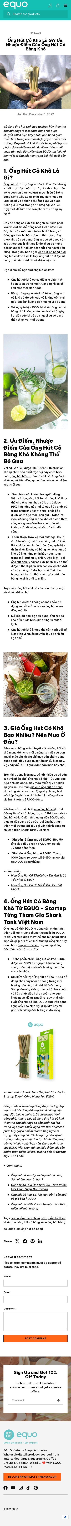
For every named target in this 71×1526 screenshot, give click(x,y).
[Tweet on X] (17, 1241)
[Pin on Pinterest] (32, 1241)
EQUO (15, 1509)
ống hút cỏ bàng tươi (52, 252)
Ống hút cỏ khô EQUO (18, 928)
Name (7, 1276)
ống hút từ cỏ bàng (41, 498)
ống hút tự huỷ (20, 562)
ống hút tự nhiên (28, 945)
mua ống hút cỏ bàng (26, 1222)
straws (35, 33)
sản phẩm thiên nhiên (25, 1218)
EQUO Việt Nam (20, 1147)
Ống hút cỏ (10, 184)
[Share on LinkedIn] (40, 1241)
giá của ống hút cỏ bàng (46, 787)
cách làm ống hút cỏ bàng (25, 1229)
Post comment (35, 1338)
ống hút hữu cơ (21, 476)
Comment (9, 1308)
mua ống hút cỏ (44, 809)
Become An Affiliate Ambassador (32, 1476)
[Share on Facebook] (25, 1241)
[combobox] (35, 14)
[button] (58, 5)
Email (6, 1292)
